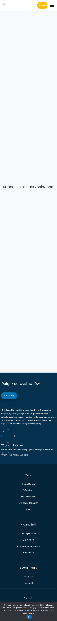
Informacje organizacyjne (28, 546)
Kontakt (42, 5)
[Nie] (53, 611)
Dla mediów (28, 540)
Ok (29, 617)
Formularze (28, 552)
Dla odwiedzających (28, 503)
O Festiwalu (28, 490)
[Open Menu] (52, 5)
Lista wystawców (28, 533)
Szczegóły (9, 395)
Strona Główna (28, 484)
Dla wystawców (28, 497)
